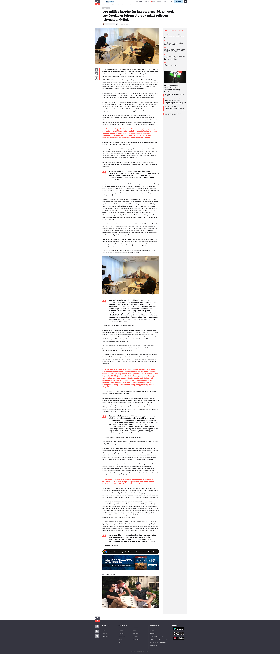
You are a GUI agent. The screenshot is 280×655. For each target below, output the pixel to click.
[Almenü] (103, 1)
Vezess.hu (121, 633)
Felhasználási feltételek (156, 636)
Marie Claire (136, 639)
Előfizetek (178, 1)
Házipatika (135, 627)
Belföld (106, 8)
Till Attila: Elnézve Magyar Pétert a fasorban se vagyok (174, 113)
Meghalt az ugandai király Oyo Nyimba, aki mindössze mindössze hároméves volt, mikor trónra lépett (175, 108)
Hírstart (121, 630)
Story (134, 630)
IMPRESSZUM (153, 633)
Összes (180, 30)
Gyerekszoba (136, 633)
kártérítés (128, 4)
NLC (120, 642)
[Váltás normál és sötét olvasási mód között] (172, 1)
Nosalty (121, 639)
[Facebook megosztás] (96, 69)
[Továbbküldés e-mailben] (96, 73)
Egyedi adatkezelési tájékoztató (158, 639)
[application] (130, 592)
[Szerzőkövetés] (117, 24)
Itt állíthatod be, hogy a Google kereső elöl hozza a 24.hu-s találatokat (132, 552)
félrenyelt (120, 4)
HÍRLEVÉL (152, 630)
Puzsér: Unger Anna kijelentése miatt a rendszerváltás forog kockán (172, 88)
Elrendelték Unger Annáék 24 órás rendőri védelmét (174, 95)
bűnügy (113, 4)
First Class (122, 636)
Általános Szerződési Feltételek (158, 642)
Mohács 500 (139, 1)
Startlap (121, 627)
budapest (105, 4)
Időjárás (159, 1)
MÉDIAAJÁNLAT (153, 645)
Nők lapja (135, 636)
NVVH (153, 1)
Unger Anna (147, 1)
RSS (151, 627)
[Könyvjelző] (96, 78)
